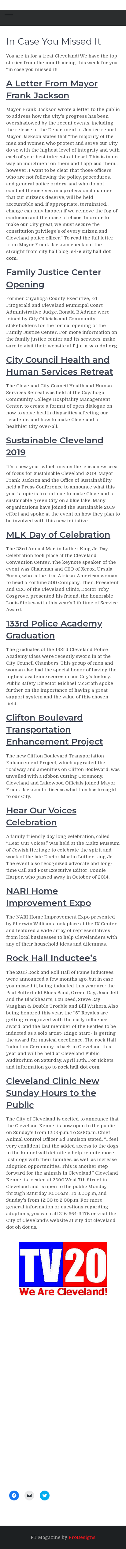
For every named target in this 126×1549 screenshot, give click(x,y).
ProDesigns (82, 1537)
